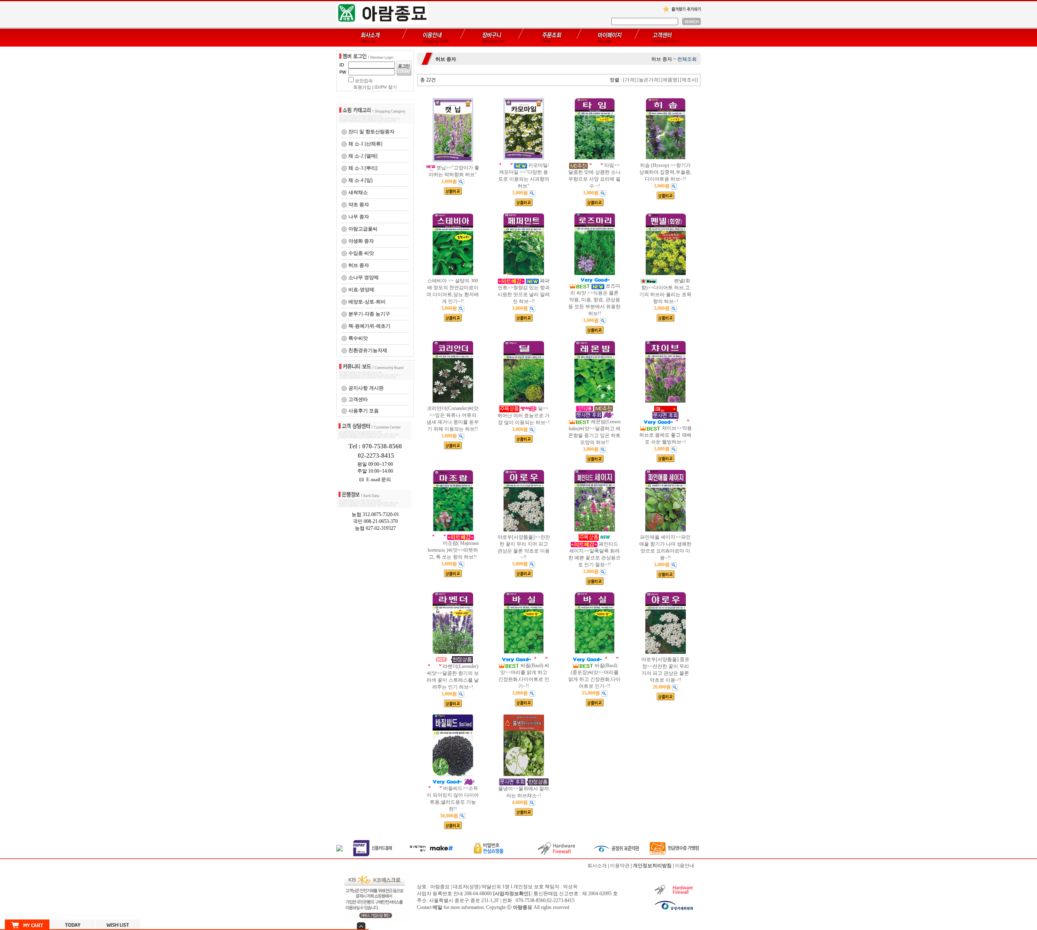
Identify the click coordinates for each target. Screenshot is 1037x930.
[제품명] (670, 80)
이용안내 (684, 865)
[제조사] (689, 80)
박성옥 (570, 886)
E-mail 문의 (377, 479)
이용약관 (619, 865)
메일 (437, 907)
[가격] (629, 80)
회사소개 (597, 865)
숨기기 (361, 925)
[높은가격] (648, 80)
